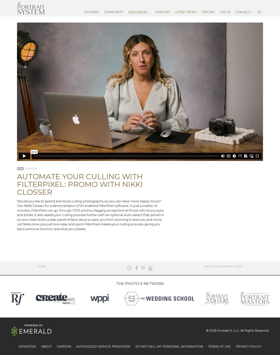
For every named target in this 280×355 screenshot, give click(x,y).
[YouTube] (150, 268)
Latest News (186, 12)
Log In (225, 12)
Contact (243, 12)
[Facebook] (136, 268)
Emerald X (224, 330)
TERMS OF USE (219, 346)
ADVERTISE (27, 346)
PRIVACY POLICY (248, 346)
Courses (91, 12)
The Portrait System (30, 8)
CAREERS (64, 346)
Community (113, 12)
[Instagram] (129, 268)
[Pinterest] (143, 268)
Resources (137, 12)
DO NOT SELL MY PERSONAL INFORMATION (169, 346)
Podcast (162, 12)
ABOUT (46, 346)
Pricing (208, 12)
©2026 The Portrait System (223, 266)
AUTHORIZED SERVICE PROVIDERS (103, 346)
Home (42, 266)
